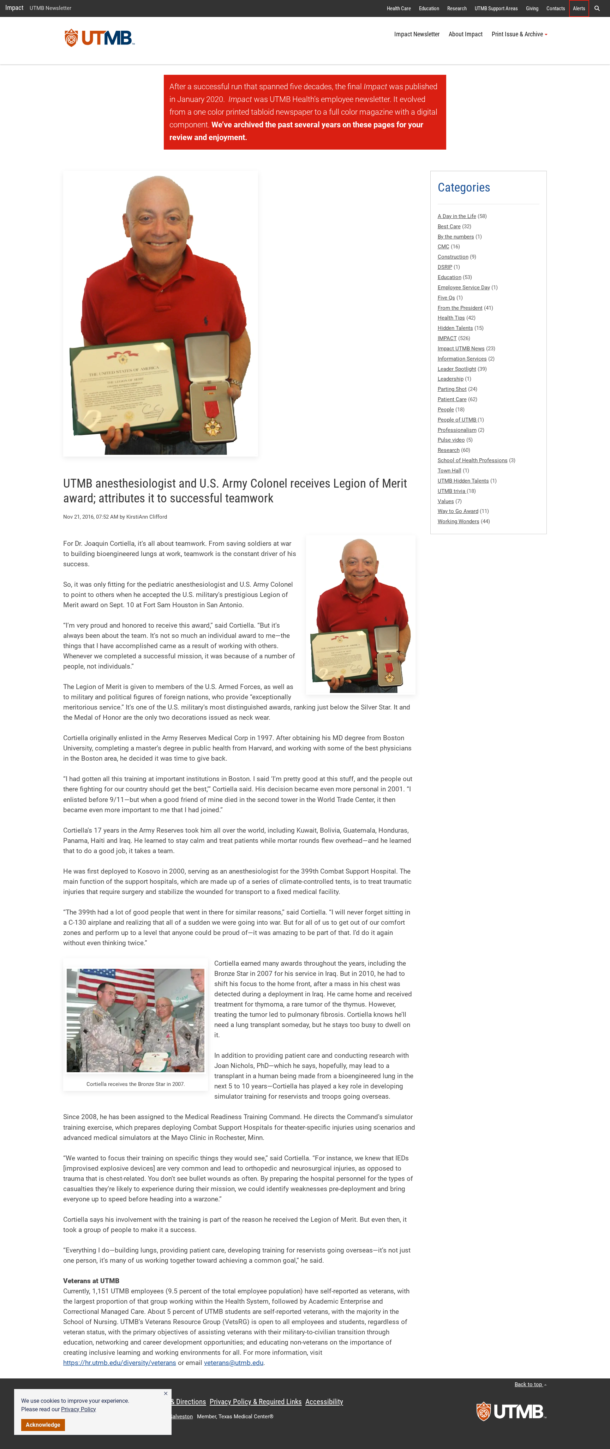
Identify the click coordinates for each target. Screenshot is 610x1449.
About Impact (466, 34)
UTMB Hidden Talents (463, 481)
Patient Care (452, 399)
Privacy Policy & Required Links (256, 1401)
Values (446, 501)
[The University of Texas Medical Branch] (100, 40)
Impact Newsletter (416, 34)
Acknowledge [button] (43, 1424)
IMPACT (447, 338)
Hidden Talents (455, 328)
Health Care (399, 8)
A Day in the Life (457, 216)
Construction (453, 257)
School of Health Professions (473, 460)
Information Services (462, 359)
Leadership (451, 379)
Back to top (529, 1384)
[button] (165, 1393)
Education (429, 8)
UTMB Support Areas (496, 8)
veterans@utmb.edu (233, 1363)
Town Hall (449, 470)
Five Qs (446, 298)
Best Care (449, 226)
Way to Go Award (458, 511)
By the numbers (456, 237)
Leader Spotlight (457, 369)
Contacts (555, 8)
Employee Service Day (464, 287)
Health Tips (451, 318)
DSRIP (445, 267)
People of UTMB (458, 420)
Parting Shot (452, 389)
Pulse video (451, 440)
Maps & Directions (179, 1401)
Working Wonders (458, 521)
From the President (460, 308)
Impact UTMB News (461, 348)
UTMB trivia (452, 491)
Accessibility (324, 1401)
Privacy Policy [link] (78, 1409)
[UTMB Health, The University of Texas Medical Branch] (511, 1413)
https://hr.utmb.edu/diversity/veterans (119, 1363)
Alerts (579, 8)
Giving (532, 8)
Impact (14, 8)
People (446, 409)
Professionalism (457, 430)
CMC (443, 246)
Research (457, 8)
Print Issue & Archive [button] (517, 34)
